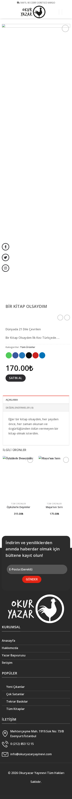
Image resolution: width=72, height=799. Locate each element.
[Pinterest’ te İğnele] (35, 355)
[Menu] (67, 11)
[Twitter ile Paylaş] (22, 355)
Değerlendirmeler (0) (19, 407)
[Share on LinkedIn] (42, 355)
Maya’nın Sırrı (54, 507)
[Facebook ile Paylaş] (15, 355)
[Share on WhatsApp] (9, 355)
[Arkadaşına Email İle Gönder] (29, 355)
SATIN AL (15, 378)
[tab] (36, 399)
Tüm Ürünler (27, 347)
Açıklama (12, 399)
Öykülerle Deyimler (18, 507)
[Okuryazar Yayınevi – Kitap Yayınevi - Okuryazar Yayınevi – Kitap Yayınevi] (33, 12)
